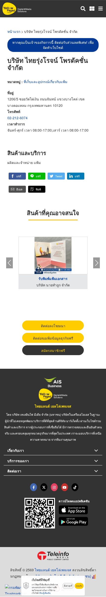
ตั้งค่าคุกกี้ (68, 585)
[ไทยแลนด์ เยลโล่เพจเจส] (43, 487)
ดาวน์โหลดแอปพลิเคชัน (74, 501)
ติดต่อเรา (14, 470)
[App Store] (81, 509)
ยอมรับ (79, 585)
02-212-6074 (17, 117)
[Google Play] (81, 521)
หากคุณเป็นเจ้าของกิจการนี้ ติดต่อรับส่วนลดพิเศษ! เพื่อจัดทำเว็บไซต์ (53, 45)
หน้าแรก (13, 31)
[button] (17, 176)
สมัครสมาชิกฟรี (53, 350)
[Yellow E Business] (33, 487)
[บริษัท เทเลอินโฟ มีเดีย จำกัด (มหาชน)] (53, 555)
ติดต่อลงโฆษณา (53, 325)
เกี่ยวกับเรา (15, 450)
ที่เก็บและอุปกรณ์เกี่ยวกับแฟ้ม (45, 81)
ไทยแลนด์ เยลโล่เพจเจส (53, 406)
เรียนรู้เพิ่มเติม (45, 593)
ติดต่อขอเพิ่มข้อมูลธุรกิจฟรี (53, 338)
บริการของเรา (18, 460)
